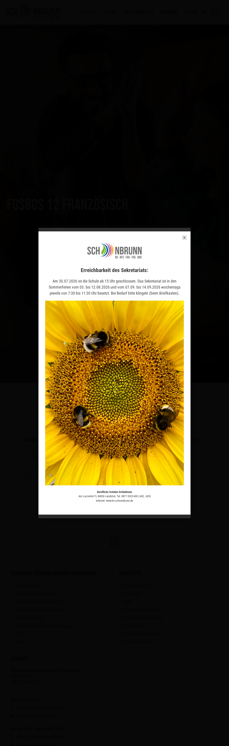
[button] (184, 237)
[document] (114, 373)
